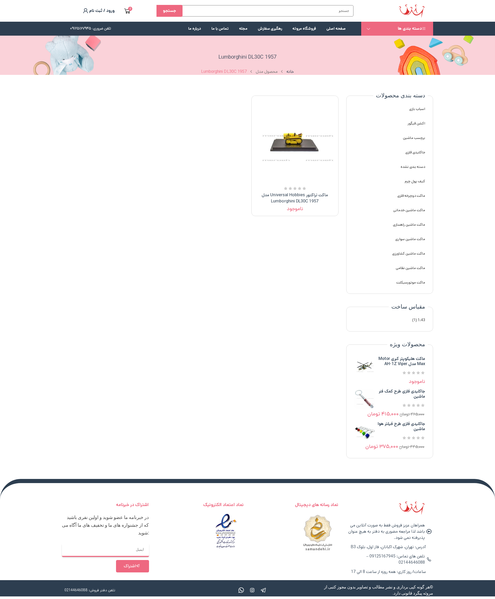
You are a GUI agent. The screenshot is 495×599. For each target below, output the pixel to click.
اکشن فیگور (416, 123)
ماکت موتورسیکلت (410, 282)
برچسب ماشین (414, 137)
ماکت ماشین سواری (410, 239)
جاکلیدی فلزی (415, 152)
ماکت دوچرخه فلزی (411, 195)
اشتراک (130, 566)
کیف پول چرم (415, 181)
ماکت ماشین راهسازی (409, 224)
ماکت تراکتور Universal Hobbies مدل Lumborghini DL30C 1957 (295, 198)
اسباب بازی (417, 109)
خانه (290, 72)
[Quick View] (301, 181)
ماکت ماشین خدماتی (409, 210)
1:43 (421, 320)
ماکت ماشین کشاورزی (408, 253)
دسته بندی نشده (413, 166)
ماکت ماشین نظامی (410, 268)
